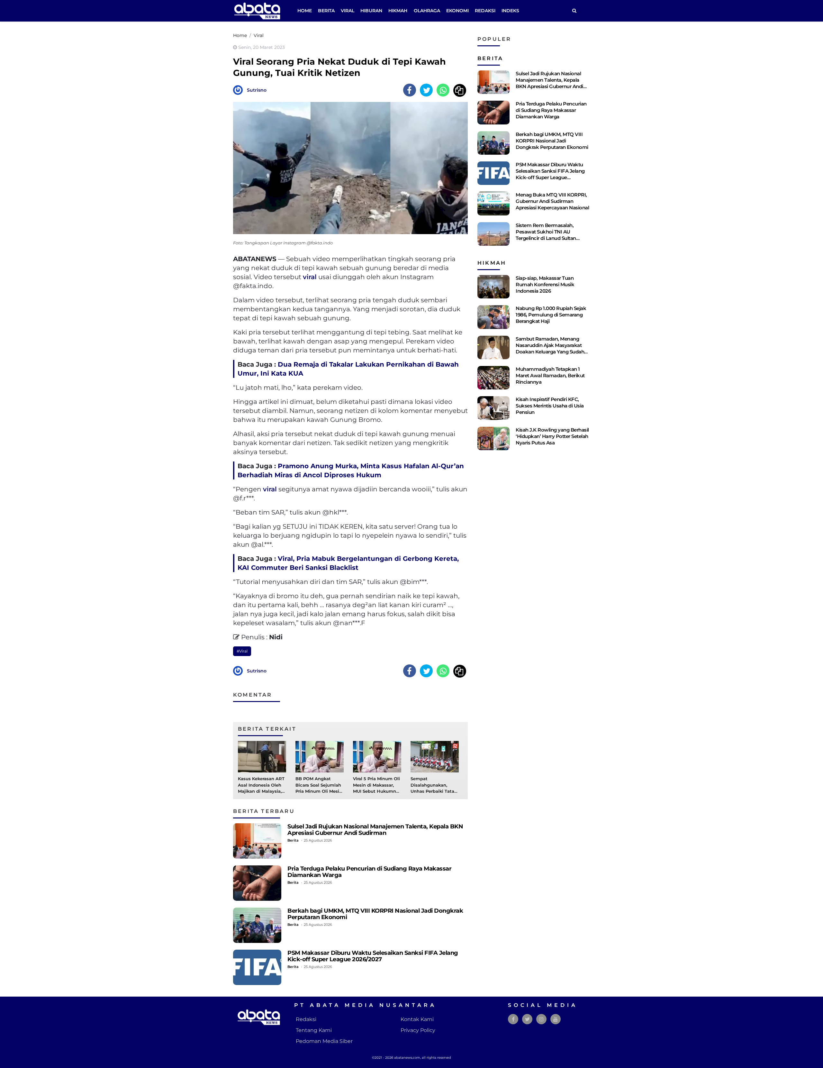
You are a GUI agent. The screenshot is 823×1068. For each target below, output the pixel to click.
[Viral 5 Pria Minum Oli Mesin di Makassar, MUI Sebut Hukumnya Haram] (377, 756)
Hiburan (371, 11)
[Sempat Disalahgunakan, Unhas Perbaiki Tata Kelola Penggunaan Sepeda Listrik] (435, 756)
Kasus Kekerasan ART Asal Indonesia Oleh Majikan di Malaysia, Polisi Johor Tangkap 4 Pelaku (261, 791)
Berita (326, 11)
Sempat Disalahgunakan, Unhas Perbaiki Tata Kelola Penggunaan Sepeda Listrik (432, 791)
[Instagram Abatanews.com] (541, 1019)
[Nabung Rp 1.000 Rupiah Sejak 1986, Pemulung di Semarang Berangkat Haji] (493, 317)
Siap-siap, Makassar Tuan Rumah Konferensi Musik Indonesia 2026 (545, 284)
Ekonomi (457, 11)
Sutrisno (257, 90)
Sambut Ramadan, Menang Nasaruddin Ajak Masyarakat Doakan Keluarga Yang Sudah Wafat (550, 348)
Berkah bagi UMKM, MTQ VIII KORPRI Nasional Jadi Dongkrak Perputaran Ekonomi (375, 913)
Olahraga (427, 11)
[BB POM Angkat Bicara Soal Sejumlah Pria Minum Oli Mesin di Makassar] (319, 756)
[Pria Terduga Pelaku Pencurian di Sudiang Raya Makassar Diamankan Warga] (257, 883)
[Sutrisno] (239, 89)
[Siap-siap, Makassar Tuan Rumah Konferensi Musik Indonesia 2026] (493, 286)
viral (310, 277)
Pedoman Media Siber (324, 1041)
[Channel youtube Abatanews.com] (555, 1019)
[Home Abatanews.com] (257, 10)
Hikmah (397, 11)
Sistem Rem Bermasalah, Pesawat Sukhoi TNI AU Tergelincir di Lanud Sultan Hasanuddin (546, 235)
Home (304, 11)
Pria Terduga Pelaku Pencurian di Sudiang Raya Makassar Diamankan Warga (369, 871)
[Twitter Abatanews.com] (527, 1019)
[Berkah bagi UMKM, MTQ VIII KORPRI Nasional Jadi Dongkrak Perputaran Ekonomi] (257, 925)
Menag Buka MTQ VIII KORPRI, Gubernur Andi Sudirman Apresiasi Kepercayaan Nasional (552, 201)
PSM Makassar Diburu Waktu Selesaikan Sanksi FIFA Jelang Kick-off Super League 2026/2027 (372, 956)
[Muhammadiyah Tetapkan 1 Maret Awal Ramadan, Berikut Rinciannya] (493, 377)
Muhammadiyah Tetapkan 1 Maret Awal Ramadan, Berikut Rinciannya (550, 375)
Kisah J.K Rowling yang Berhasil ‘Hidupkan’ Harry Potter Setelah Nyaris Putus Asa (552, 436)
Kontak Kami (417, 1019)
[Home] (574, 11)
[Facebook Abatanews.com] (513, 1019)
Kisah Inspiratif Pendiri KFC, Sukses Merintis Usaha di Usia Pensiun (550, 405)
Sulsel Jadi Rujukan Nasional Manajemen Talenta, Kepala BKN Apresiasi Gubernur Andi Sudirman (375, 829)
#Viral (242, 651)
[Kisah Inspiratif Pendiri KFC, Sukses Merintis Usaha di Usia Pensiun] (493, 408)
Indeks (510, 11)
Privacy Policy (418, 1030)
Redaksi (485, 11)
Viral (347, 11)
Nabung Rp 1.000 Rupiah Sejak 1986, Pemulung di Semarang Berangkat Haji (551, 314)
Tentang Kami (314, 1030)
